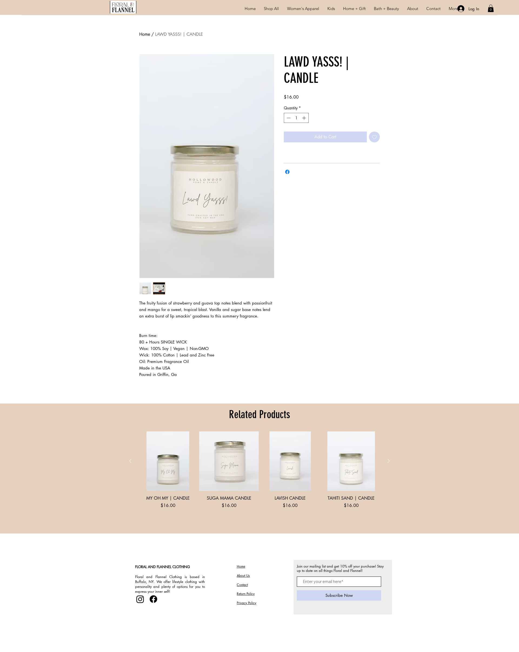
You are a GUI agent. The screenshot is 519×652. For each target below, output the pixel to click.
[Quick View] (168, 461)
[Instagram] (140, 599)
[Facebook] (153, 599)
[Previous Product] (130, 461)
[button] (303, 8)
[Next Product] (388, 461)
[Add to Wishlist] (374, 137)
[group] (259, 480)
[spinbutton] (296, 118)
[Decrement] (288, 118)
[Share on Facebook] (287, 172)
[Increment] (304, 118)
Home (144, 34)
